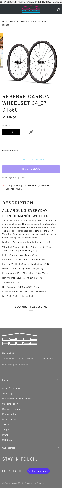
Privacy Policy (9, 414)
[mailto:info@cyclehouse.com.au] (14, 471)
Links (5, 380)
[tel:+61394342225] (20, 471)
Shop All (6, 429)
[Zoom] (10, 83)
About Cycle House (11, 388)
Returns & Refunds (12, 408)
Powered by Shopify (34, 483)
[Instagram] (9, 471)
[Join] (57, 364)
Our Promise (8, 448)
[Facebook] (3, 471)
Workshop (7, 393)
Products (14, 21)
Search (5, 424)
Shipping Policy (10, 403)
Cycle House (10, 483)
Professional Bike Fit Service (16, 398)
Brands (6, 434)
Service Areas (9, 419)
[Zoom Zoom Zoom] (31, 61)
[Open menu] (6, 9)
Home (5, 21)
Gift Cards (7, 439)
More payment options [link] (13, 177)
